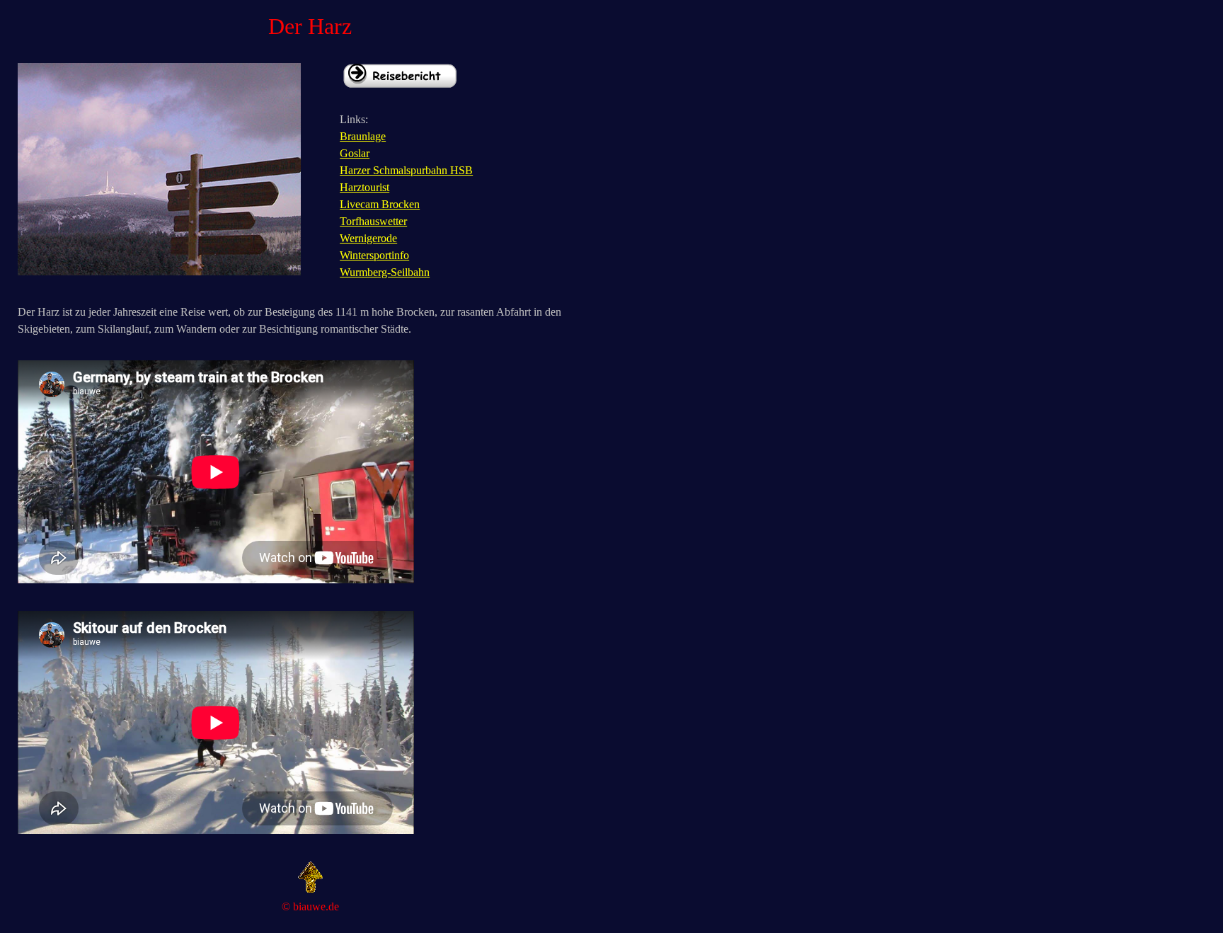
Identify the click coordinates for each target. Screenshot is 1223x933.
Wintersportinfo (374, 255)
